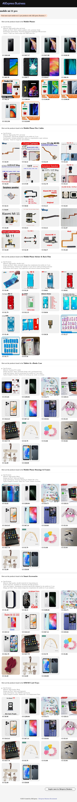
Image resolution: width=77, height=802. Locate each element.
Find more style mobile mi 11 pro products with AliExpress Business (23, 15)
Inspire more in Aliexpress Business (60, 789)
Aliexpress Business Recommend (47, 798)
